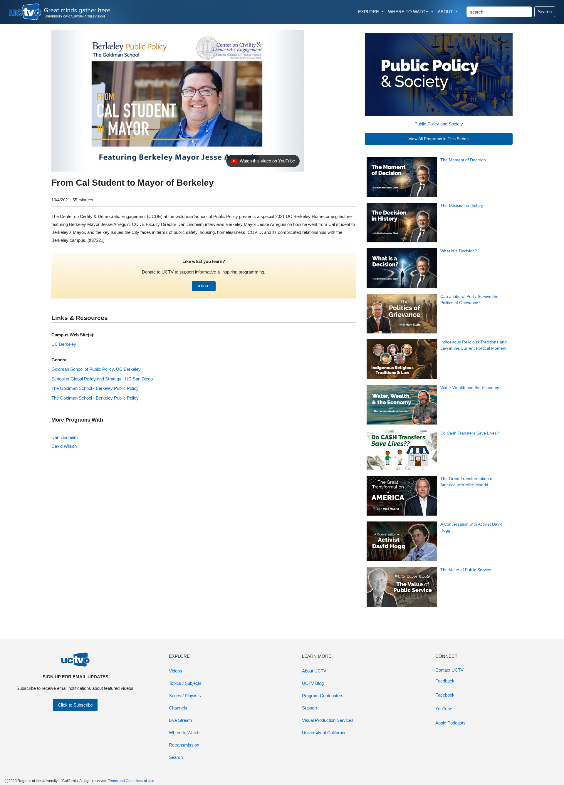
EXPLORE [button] (369, 11)
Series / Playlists (185, 695)
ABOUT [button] (446, 11)
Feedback (444, 680)
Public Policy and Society (438, 123)
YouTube (443, 708)
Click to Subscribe (75, 704)
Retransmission (184, 744)
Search (545, 11)
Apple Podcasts (450, 722)
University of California (323, 732)
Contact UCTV (449, 669)
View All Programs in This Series (439, 139)
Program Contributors (322, 695)
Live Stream (180, 720)
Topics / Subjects (185, 683)
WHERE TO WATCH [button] (409, 11)
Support (309, 707)
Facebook (444, 694)
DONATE (204, 286)
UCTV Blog (313, 683)
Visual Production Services (328, 720)
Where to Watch (184, 732)
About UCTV (314, 670)
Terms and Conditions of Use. (131, 781)
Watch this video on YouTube (263, 162)
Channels (178, 707)
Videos (175, 670)
